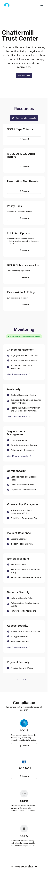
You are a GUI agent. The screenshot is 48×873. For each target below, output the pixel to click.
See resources (24, 76)
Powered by (15, 867)
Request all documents (26, 118)
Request (25, 139)
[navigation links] (41, 4)
